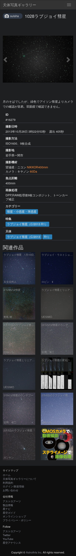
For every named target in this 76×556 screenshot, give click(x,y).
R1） (47, 237)
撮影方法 (11, 138)
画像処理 (11, 190)
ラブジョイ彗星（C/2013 (23, 237)
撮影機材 (11, 162)
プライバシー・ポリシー (17, 520)
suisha (14, 16)
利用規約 (8, 482)
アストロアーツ (12, 501)
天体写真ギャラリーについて (19, 479)
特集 (8, 219)
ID (7, 115)
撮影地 (10, 150)
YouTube (8, 539)
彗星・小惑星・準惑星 (22, 211)
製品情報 (8, 505)
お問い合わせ (10, 490)
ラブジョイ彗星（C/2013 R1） (27, 224)
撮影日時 (11, 126)
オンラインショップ (14, 516)
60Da (33, 171)
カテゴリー (13, 206)
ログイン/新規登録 (13, 486)
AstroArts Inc (33, 552)
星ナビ (7, 509)
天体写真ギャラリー (19, 4)
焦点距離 (11, 178)
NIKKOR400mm (37, 167)
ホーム (7, 475)
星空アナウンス (12, 542)
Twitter (7, 535)
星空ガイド (9, 512)
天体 (8, 231)
